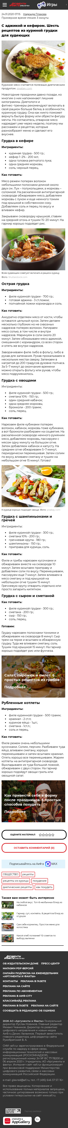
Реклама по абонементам (22, 991)
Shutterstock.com (17, 277)
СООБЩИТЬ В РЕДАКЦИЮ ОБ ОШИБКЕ (29, 1010)
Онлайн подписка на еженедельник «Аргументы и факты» (30, 975)
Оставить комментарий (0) (34, 847)
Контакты (10, 981)
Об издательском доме (20, 963)
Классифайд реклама (19, 1000)
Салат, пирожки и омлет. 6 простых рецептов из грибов (31, 677)
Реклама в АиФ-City (17, 995)
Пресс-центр (50, 963)
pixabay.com (24, 88)
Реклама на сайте (16, 986)
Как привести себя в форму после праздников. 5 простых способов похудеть (32, 799)
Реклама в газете (33, 981)
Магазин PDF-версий (18, 968)
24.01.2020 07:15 (11, 14)
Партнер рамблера (33, 1111)
